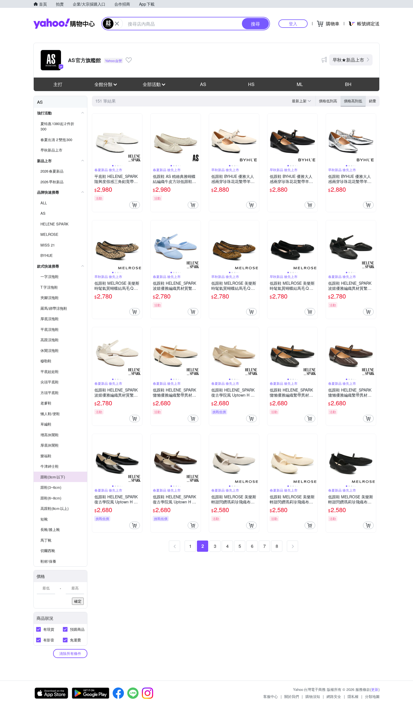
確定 (77, 601)
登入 (293, 23)
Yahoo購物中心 (64, 23)
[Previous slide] (95, 139)
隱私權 (353, 696)
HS (251, 84)
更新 (374, 689)
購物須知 (312, 696)
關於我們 (291, 696)
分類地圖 (372, 696)
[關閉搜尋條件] (117, 23)
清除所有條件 (70, 653)
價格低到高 (328, 100)
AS (203, 84)
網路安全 (333, 696)
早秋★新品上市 (348, 59)
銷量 (372, 100)
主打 (57, 84)
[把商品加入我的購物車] (134, 205)
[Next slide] (138, 139)
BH (348, 84)
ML (300, 84)
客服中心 (270, 696)
